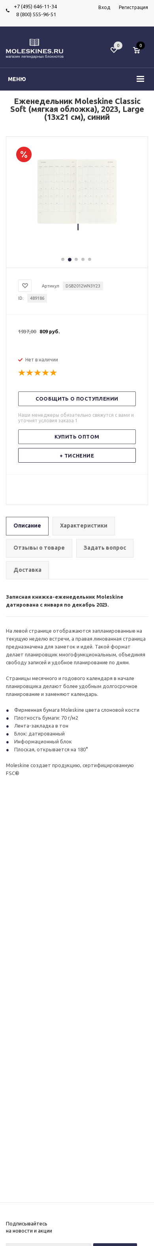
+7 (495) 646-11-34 (35, 6)
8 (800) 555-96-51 (35, 14)
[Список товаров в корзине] (140, 54)
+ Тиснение (77, 455)
